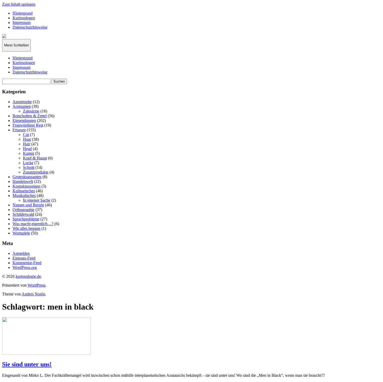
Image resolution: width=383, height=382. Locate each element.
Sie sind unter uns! (27, 364)
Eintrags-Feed (24, 258)
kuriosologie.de (28, 276)
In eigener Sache (36, 200)
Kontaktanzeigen (26, 186)
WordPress (36, 285)
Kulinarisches (24, 191)
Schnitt (28, 167)
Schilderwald (23, 214)
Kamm (28, 153)
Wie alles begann (26, 228)
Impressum (21, 22)
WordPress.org (25, 267)
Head (27, 148)
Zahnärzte (31, 111)
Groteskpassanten (27, 177)
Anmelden (21, 253)
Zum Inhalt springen (18, 4)
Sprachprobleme (26, 219)
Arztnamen (22, 106)
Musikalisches (24, 195)
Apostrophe (22, 102)
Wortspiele (21, 233)
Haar (27, 139)
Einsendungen (24, 120)
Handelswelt (23, 181)
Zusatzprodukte (35, 172)
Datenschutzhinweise (30, 27)
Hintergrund (23, 13)
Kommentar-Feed (27, 263)
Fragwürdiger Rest (28, 125)
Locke (28, 163)
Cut (26, 134)
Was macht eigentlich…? (33, 223)
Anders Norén (33, 294)
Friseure (19, 130)
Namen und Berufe (28, 205)
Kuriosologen (24, 18)
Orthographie (23, 209)
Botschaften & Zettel (30, 116)
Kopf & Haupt (35, 158)
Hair (26, 144)
